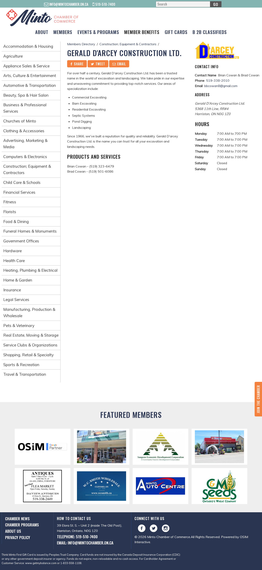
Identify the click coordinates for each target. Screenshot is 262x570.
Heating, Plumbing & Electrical (30, 270)
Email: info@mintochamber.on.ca (85, 543)
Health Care (14, 260)
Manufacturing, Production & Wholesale (29, 312)
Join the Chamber (258, 399)
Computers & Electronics (25, 156)
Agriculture (13, 56)
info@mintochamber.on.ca (68, 4)
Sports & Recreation (21, 364)
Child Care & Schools (22, 182)
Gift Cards (176, 31)
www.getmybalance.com (40, 563)
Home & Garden (17, 280)
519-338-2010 (217, 80)
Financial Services (19, 192)
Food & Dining (16, 221)
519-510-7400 (105, 4)
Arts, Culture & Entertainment (29, 75)
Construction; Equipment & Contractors (27, 169)
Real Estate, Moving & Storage (31, 335)
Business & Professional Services (24, 108)
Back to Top (131, 396)
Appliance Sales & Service (26, 65)
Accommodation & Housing (28, 46)
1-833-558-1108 (70, 563)
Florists (9, 211)
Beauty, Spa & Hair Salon (26, 95)
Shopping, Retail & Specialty (28, 354)
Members (62, 31)
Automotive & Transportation (29, 85)
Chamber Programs (22, 525)
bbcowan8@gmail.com (220, 86)
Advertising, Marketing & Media (25, 143)
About (41, 31)
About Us (13, 531)
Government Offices (21, 241)
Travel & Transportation (24, 374)
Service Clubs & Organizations (30, 345)
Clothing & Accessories (23, 130)
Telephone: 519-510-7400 (77, 536)
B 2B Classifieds (210, 31)
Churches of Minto (19, 121)
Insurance (12, 289)
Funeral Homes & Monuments (30, 231)
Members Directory (81, 44)
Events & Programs (98, 31)
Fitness (9, 201)
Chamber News (17, 518)
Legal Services (16, 299)
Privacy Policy (17, 537)
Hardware (12, 250)
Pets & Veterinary (18, 325)
